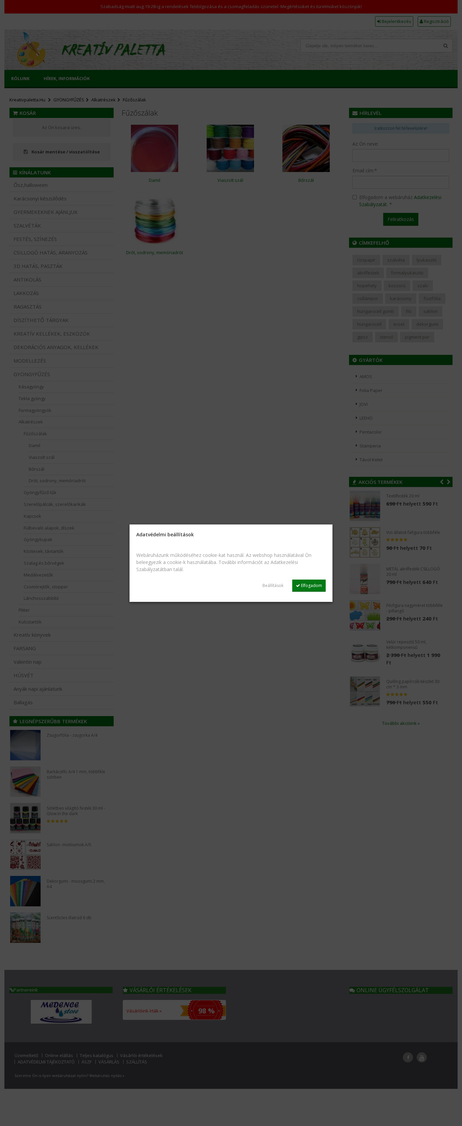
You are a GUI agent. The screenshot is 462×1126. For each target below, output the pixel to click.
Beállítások (272, 585)
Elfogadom (311, 585)
